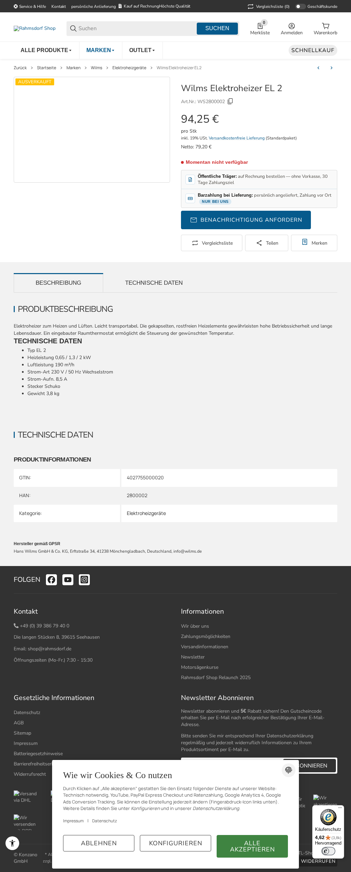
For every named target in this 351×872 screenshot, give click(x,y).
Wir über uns (195, 626)
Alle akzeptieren (252, 846)
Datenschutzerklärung (290, 736)
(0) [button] (273, 6)
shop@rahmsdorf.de (49, 649)
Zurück (20, 68)
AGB (19, 723)
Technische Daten (154, 283)
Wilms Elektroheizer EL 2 (179, 68)
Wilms (96, 68)
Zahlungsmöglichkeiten (205, 636)
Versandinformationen (204, 646)
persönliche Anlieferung (93, 6)
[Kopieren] (230, 101)
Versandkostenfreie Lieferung (237, 138)
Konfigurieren (175, 843)
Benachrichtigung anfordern (251, 220)
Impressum (26, 743)
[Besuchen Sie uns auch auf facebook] (51, 579)
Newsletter (193, 657)
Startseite (46, 68)
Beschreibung (58, 283)
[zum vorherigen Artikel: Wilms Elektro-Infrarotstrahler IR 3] (318, 68)
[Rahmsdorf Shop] (35, 28)
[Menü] (340, 809)
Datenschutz (27, 712)
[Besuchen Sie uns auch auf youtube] (67, 579)
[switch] (328, 851)
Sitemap (22, 733)
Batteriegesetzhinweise (38, 753)
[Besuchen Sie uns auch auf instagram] (84, 579)
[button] (331, 579)
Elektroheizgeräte (129, 68)
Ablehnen (99, 843)
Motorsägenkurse (199, 667)
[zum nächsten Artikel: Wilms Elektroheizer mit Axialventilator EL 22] (331, 68)
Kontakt (58, 6)
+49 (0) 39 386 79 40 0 (44, 626)
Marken (73, 68)
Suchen (217, 28)
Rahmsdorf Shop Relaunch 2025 (216, 677)
